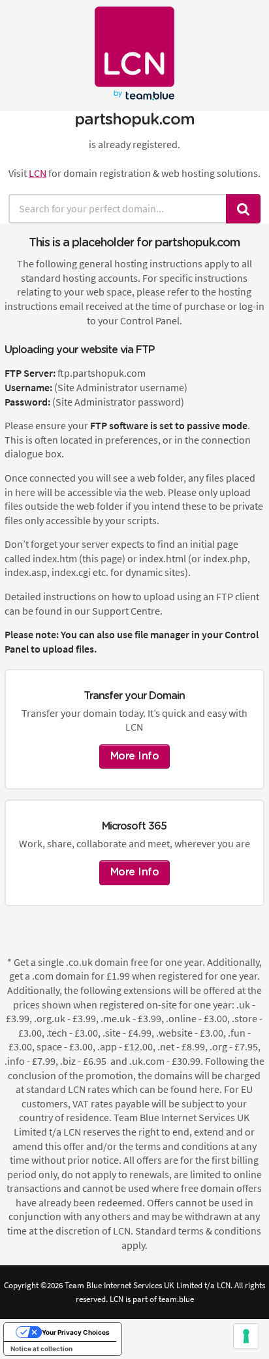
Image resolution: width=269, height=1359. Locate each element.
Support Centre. (127, 610)
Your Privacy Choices (76, 1332)
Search (243, 208)
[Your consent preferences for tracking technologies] (246, 1336)
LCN (37, 173)
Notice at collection (41, 1348)
